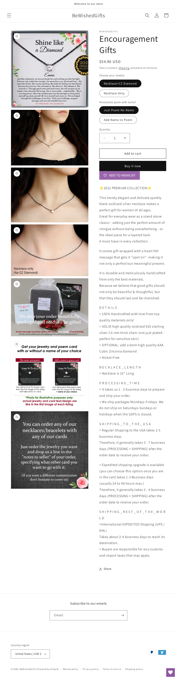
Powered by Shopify (47, 669)
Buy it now (133, 166)
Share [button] (108, 569)
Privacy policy (91, 669)
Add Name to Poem (118, 120)
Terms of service (112, 669)
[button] (9, 15)
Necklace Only (114, 93)
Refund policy (70, 669)
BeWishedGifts (28, 669)
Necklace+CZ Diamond (120, 83)
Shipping (124, 67)
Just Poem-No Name (119, 110)
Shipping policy (134, 669)
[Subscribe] (122, 615)
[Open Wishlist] (170, 672)
